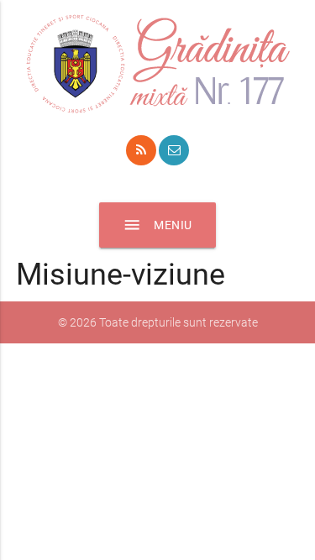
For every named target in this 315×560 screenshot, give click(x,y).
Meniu (157, 225)
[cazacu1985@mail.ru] (174, 150)
